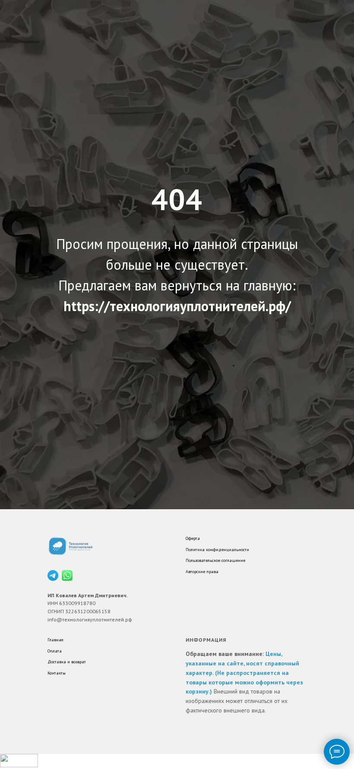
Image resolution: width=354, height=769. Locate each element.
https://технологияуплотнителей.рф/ (177, 436)
